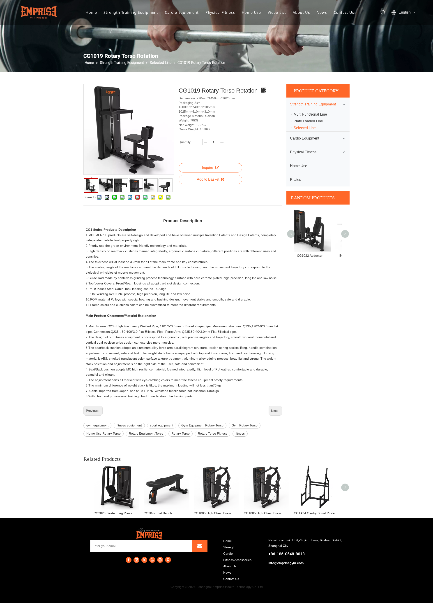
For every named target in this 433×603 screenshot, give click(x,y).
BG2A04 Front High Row (318, 255)
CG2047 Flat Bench (158, 513)
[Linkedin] (136, 560)
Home (91, 12)
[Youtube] (152, 560)
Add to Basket (208, 179)
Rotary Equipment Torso (146, 433)
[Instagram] (160, 560)
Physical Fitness (220, 12)
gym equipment (97, 425)
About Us (301, 12)
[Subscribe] (199, 546)
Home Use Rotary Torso (103, 433)
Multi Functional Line (310, 114)
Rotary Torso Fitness (212, 433)
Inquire (207, 168)
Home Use (251, 12)
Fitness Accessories (237, 560)
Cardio (228, 553)
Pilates (295, 180)
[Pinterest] (168, 560)
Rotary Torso (180, 433)
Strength (229, 547)
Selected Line (305, 128)
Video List (277, 12)
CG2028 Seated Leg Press (113, 513)
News (322, 12)
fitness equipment (129, 425)
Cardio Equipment (182, 12)
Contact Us (344, 12)
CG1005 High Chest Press (212, 513)
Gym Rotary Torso (245, 425)
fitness (240, 433)
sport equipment (161, 425)
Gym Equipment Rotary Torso (202, 425)
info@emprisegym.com (286, 563)
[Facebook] (128, 560)
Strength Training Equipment (131, 12)
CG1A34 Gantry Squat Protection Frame (316, 513)
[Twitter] (144, 560)
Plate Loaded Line (308, 121)
